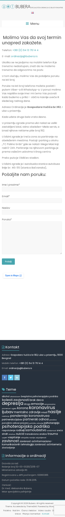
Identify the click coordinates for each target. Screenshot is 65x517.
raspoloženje (8, 430)
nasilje (54, 412)
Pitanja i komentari (31, 513)
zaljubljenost (40, 437)
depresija (12, 403)
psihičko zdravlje (36, 423)
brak (33, 400)
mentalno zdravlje (27, 412)
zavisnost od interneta (48, 444)
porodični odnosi (11, 423)
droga (27, 404)
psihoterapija (51, 423)
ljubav (7, 411)
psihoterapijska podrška (26, 426)
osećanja (5, 416)
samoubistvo (35, 430)
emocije (37, 404)
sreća (60, 430)
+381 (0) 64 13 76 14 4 (25, 50)
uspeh (4, 437)
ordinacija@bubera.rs (24, 56)
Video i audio (44, 510)
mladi (44, 412)
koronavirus (42, 407)
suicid (20, 434)
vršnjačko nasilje (28, 437)
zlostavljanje (8, 447)
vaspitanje (14, 437)
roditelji (20, 430)
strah (5, 434)
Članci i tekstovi (28, 510)
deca (40, 400)
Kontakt (45, 513)
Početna (7, 510)
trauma (52, 434)
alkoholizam (15, 396)
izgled (13, 408)
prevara (24, 423)
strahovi (12, 434)
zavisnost (10, 440)
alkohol (5, 396)
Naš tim (16, 510)
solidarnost (51, 430)
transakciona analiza (36, 434)
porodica (53, 420)
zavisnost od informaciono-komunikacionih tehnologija (27, 443)
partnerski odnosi (36, 419)
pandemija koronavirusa (30, 415)
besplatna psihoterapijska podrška (39, 396)
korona (22, 408)
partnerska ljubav (12, 419)
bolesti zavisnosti (15, 400)
